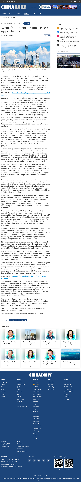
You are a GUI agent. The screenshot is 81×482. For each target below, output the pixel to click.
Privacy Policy (18, 467)
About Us (3, 459)
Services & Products (12, 459)
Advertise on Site (5, 462)
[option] (68, 61)
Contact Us (14, 462)
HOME (4, 13)
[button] (61, 66)
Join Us (12, 464)
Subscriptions (5, 464)
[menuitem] (33, 7)
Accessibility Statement (7, 467)
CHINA (2, 1)
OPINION (4, 18)
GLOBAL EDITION (11, 1)
